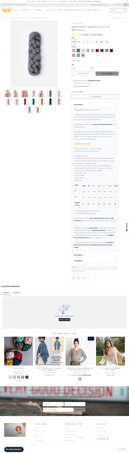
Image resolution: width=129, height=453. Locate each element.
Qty (73, 64)
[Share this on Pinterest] (83, 278)
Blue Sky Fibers (77, 23)
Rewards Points (69, 440)
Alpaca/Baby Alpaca (84, 267)
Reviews (37, 434)
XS (79, 41)
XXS (74, 41)
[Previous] (5, 54)
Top (111, 269)
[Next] (62, 54)
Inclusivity (99, 434)
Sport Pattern (105, 269)
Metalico (113, 134)
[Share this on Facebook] (78, 278)
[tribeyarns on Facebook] (5, 4)
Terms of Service (100, 431)
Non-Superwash (83, 269)
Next (122, 17)
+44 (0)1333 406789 (19, 4)
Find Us (37, 427)
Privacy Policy (100, 427)
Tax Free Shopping (70, 431)
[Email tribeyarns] (2, 4)
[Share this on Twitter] (74, 278)
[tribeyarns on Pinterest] (11, 4)
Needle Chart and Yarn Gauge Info (75, 437)
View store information (81, 86)
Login (119, 4)
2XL (102, 41)
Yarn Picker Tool (39, 440)
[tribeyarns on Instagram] (8, 4)
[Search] (124, 10)
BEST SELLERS (39, 437)
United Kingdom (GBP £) (100, 5)
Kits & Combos (107, 267)
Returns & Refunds (70, 434)
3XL (107, 41)
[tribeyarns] (6, 10)
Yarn (83, 271)
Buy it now (107, 73)
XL (97, 41)
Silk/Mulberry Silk (94, 269)
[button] (16, 10)
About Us (37, 431)
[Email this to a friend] (88, 278)
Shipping (67, 427)
